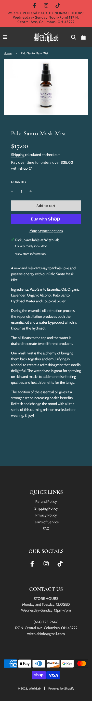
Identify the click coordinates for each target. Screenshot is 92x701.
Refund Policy (46, 501)
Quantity (18, 182)
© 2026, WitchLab (29, 688)
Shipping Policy (46, 508)
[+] (30, 191)
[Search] (74, 37)
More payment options (46, 231)
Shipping (17, 155)
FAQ (46, 528)
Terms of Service (46, 522)
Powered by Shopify (61, 688)
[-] (12, 191)
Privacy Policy (46, 515)
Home (8, 53)
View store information (30, 254)
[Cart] (83, 37)
